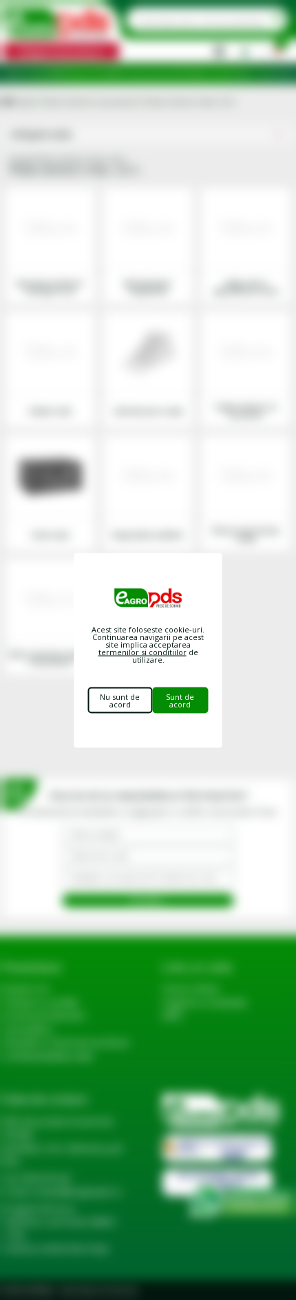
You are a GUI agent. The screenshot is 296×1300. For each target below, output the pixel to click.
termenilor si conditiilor (142, 651)
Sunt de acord (180, 700)
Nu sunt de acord (120, 700)
